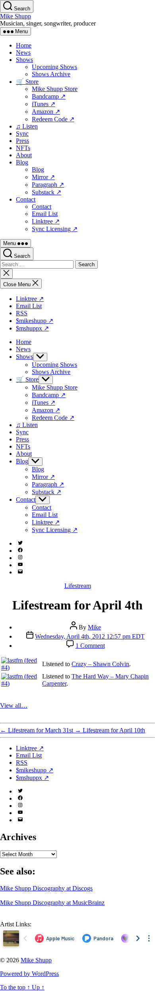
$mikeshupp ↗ (34, 320)
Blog (22, 162)
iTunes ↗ (43, 104)
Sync (22, 133)
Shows (24, 59)
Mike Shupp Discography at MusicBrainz (52, 902)
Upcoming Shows (54, 66)
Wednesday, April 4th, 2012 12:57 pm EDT (90, 636)
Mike (94, 627)
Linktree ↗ (46, 221)
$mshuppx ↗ (32, 328)
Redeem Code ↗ (53, 119)
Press (22, 140)
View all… (13, 705)
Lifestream (77, 585)
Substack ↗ (46, 192)
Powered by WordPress (29, 973)
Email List (45, 213)
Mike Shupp (15, 16)
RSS (21, 313)
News (23, 52)
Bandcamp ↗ (49, 96)
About (24, 155)
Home (23, 45)
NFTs (23, 147)
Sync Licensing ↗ (55, 228)
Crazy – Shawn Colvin (100, 664)
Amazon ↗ (46, 111)
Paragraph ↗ (48, 184)
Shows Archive (51, 74)
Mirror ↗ (43, 177)
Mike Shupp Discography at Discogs (46, 888)
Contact (25, 199)
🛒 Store (27, 81)
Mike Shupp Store (55, 88)
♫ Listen (27, 126)
